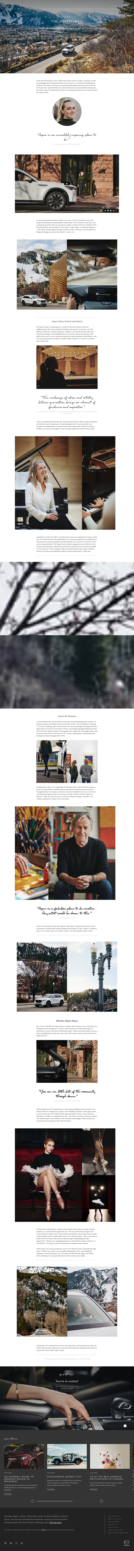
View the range (113, 1521)
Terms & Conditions (115, 1530)
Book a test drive (114, 1519)
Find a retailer (113, 1516)
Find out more (56, 1522)
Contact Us (112, 1524)
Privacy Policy (113, 1527)
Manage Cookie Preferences (118, 1532)
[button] (125, 5)
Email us (43, 1530)
